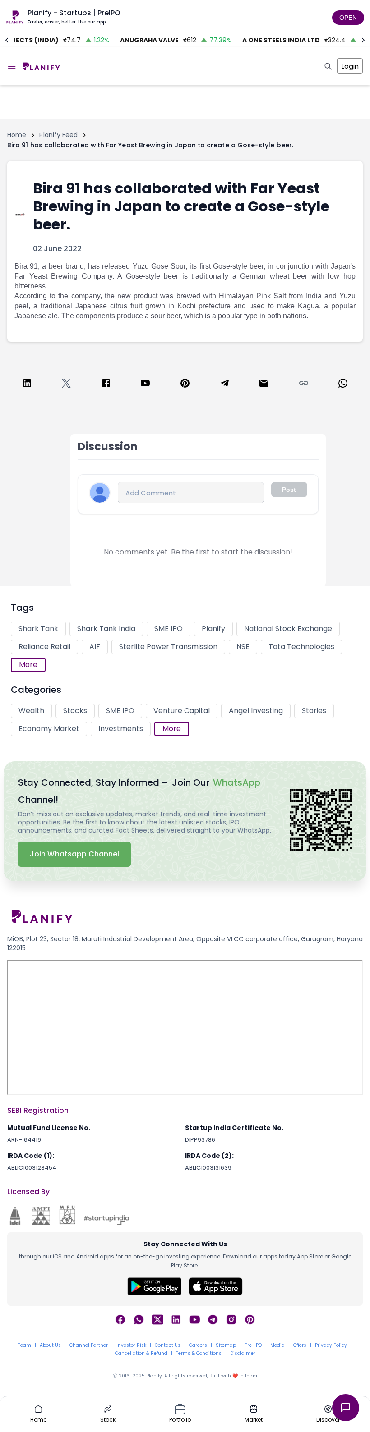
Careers (198, 1345)
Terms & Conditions (199, 1353)
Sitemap (226, 1345)
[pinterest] (185, 385)
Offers (299, 1345)
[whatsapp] (343, 385)
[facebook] (106, 385)
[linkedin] (27, 385)
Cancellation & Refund (141, 1353)
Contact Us (167, 1345)
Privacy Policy (331, 1345)
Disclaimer (242, 1353)
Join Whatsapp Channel (74, 854)
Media (277, 1345)
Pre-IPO (253, 1345)
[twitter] (66, 385)
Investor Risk (131, 1345)
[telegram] (224, 385)
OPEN (348, 17)
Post (289, 489)
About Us (50, 1345)
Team (24, 1345)
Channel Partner (88, 1345)
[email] (264, 385)
